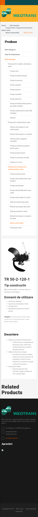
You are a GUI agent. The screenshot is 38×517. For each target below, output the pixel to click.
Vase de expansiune (12, 54)
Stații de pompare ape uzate (19, 202)
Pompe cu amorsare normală (19, 158)
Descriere (11, 334)
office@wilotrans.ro (12, 438)
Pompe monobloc (16, 94)
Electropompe (14, 25)
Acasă (4, 25)
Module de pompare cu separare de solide (20, 217)
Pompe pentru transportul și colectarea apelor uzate (17, 168)
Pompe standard (15, 85)
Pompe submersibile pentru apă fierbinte (20, 180)
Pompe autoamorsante (17, 153)
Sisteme (13, 118)
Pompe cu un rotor (16, 162)
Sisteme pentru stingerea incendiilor (18, 140)
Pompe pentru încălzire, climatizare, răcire (19, 65)
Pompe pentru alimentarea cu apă (19, 122)
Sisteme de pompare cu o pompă (21, 134)
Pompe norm (14, 71)
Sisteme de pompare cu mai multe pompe (19, 128)
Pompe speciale (15, 90)
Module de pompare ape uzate (20, 207)
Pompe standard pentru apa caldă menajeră (21, 112)
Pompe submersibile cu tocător (20, 197)
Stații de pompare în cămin (18, 211)
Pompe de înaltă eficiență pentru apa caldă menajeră (21, 104)
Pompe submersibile (17, 186)
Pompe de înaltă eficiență (18, 76)
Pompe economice (16, 80)
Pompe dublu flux (16, 99)
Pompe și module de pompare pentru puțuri (20, 147)
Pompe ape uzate (16, 228)
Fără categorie (10, 50)
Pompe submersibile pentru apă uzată (20, 191)
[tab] (13, 334)
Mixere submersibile (12, 33)
